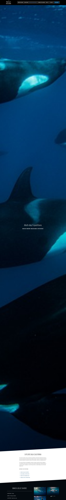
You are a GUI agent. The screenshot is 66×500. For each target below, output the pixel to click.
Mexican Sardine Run (25, 475)
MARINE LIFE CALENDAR (41, 2)
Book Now (56, 2)
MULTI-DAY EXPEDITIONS (32, 2)
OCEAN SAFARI (26, 2)
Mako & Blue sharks (25, 472)
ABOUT (47, 2)
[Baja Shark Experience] (8, 2)
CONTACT (51, 2)
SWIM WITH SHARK (20, 2)
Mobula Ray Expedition (25, 477)
